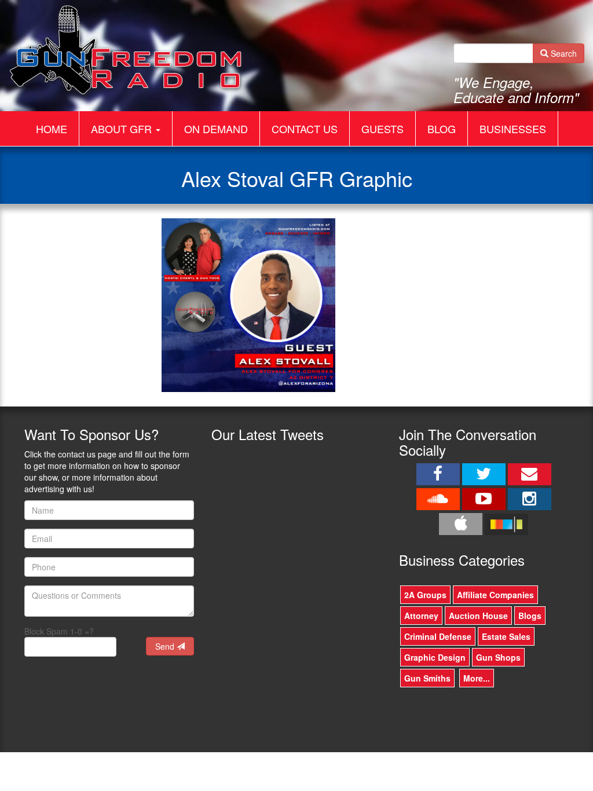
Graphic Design (435, 657)
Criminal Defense (437, 636)
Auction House (478, 615)
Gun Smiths (427, 678)
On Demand (216, 128)
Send (166, 646)
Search (562, 53)
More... (476, 678)
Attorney (421, 615)
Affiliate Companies (495, 594)
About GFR (123, 128)
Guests (382, 128)
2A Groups (425, 594)
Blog (441, 128)
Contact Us (305, 128)
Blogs (529, 615)
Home (51, 128)
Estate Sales (506, 636)
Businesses (512, 128)
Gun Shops (498, 657)
